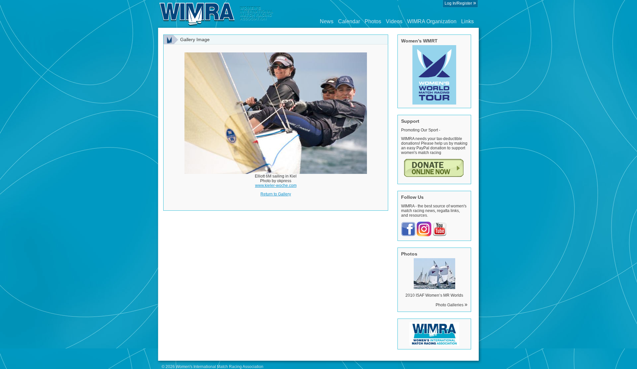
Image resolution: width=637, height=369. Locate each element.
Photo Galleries (451, 305)
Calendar (349, 21)
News (326, 21)
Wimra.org (216, 14)
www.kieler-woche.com (276, 185)
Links (467, 21)
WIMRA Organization (432, 21)
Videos (394, 21)
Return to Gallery (275, 194)
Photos (373, 21)
